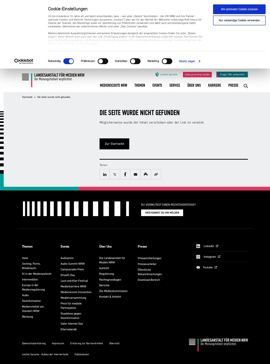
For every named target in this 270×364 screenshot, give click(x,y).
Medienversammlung (73, 298)
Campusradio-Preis (72, 269)
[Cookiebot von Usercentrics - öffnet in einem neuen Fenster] (24, 61)
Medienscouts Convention (76, 292)
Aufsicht (104, 268)
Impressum (58, 343)
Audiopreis (67, 258)
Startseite (27, 97)
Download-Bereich (149, 280)
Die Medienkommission (113, 291)
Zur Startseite (114, 144)
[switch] (103, 61)
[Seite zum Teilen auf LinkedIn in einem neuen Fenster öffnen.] (105, 174)
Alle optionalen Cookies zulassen (239, 9)
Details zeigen (187, 61)
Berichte (104, 285)
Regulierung (106, 274)
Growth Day (68, 275)
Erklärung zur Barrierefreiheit (86, 343)
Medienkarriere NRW (73, 286)
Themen (27, 246)
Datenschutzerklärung (34, 343)
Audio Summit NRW (72, 264)
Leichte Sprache (168, 74)
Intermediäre (30, 279)
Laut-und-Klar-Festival (74, 281)
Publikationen (82, 354)
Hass (25, 258)
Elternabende (69, 329)
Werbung (27, 317)
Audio (25, 295)
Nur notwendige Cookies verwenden (239, 20)
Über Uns (105, 246)
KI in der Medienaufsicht (36, 274)
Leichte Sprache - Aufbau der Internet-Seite (45, 354)
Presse (142, 246)
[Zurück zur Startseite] (53, 81)
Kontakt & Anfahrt (110, 297)
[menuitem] (113, 88)
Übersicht (114, 343)
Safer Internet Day (72, 324)
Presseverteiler (147, 264)
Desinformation (31, 301)
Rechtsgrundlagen (110, 280)
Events (65, 246)
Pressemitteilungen (149, 258)
